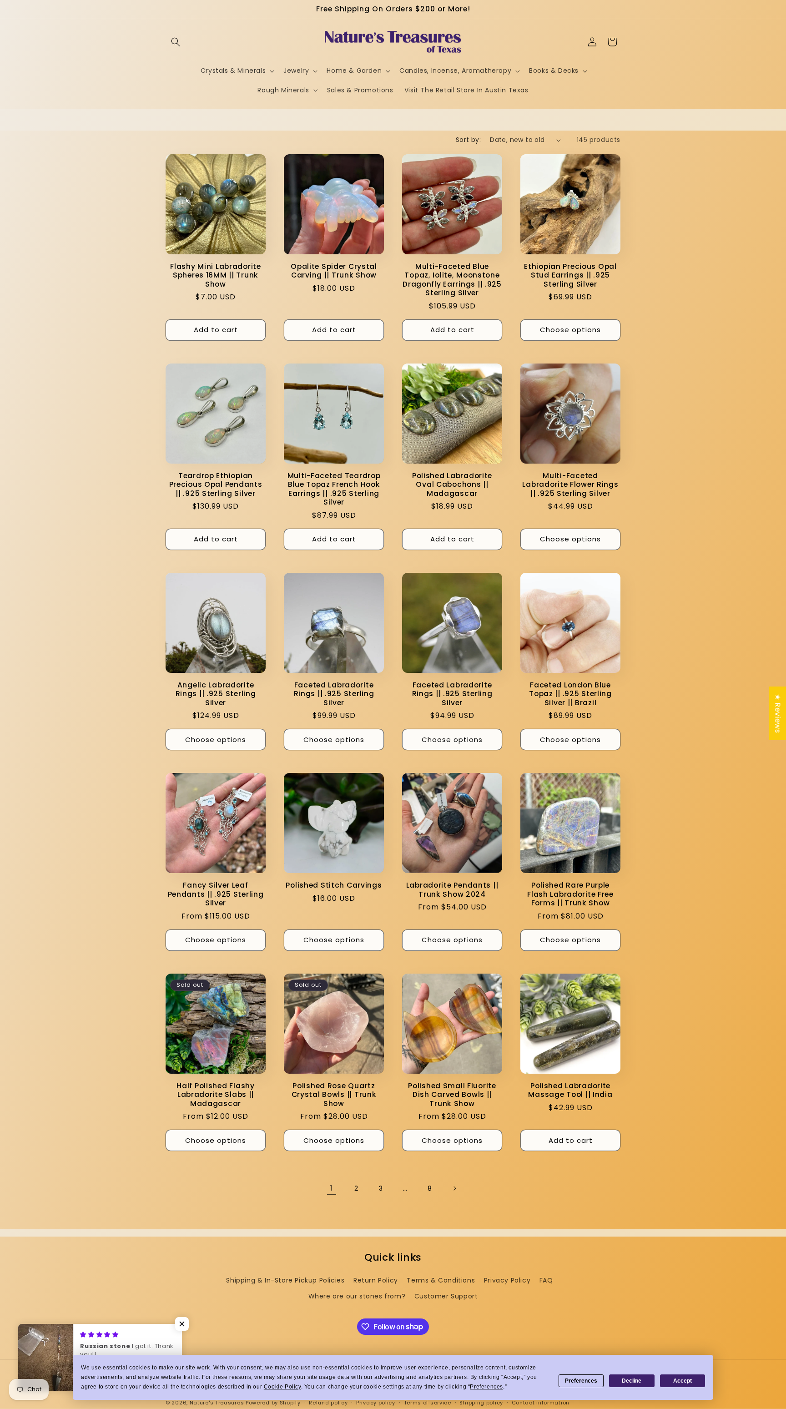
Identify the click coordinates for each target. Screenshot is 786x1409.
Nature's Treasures (217, 1402)
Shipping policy (481, 1402)
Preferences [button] (486, 1387)
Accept (682, 1381)
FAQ (546, 1280)
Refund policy (328, 1402)
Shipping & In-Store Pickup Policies (285, 1280)
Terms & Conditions (441, 1280)
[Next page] (454, 1188)
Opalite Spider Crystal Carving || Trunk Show (334, 271)
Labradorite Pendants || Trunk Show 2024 (452, 890)
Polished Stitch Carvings (334, 885)
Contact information (540, 1402)
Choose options (570, 329)
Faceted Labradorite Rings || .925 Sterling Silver (334, 694)
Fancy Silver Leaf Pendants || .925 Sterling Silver (216, 894)
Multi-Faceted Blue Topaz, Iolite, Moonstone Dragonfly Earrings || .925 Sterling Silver (452, 280)
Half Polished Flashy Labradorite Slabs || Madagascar (215, 1094)
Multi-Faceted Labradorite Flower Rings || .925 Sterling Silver (570, 484)
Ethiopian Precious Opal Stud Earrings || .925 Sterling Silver (570, 275)
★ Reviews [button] (777, 712)
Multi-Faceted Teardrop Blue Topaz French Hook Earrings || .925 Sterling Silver (334, 489)
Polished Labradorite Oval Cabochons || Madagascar (452, 484)
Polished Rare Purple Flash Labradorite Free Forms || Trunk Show (570, 894)
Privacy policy (375, 1402)
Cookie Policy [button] (282, 1387)
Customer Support (446, 1296)
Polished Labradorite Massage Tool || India (570, 1090)
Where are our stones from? (357, 1296)
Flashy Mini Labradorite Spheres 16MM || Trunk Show (215, 275)
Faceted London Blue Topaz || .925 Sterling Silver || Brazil (570, 694)
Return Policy (375, 1280)
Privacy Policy (507, 1280)
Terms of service (427, 1402)
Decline (631, 1381)
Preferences (581, 1381)
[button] (176, 42)
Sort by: (468, 139)
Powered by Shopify (273, 1402)
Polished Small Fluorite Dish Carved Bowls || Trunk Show (452, 1094)
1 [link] (331, 1188)
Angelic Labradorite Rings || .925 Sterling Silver (216, 694)
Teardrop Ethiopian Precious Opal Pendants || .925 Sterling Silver (215, 484)
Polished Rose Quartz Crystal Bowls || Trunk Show (334, 1094)
